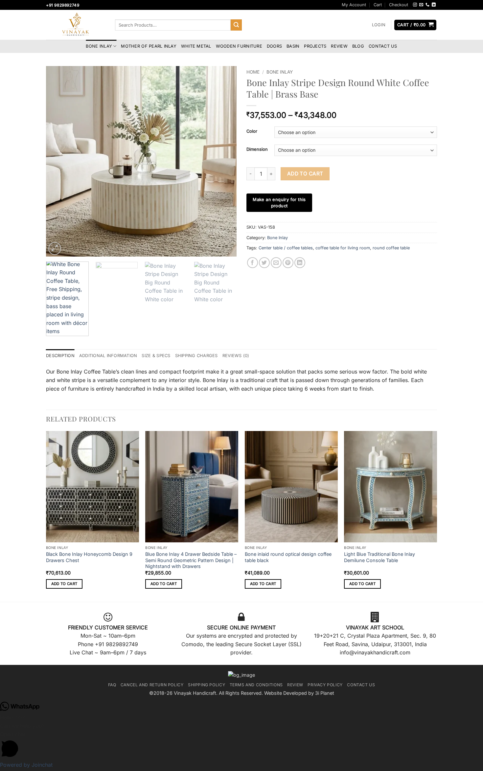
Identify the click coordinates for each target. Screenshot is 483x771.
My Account (354, 4)
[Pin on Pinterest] (288, 262)
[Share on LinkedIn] (299, 262)
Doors (274, 46)
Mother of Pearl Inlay (148, 46)
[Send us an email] (421, 5)
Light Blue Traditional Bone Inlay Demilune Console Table (379, 557)
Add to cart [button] (64, 583)
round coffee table (391, 247)
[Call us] (427, 5)
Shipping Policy (206, 684)
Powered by (26, 764)
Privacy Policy (325, 684)
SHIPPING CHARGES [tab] (196, 355)
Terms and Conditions (256, 684)
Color (251, 131)
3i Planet (324, 693)
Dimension (257, 149)
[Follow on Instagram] (415, 5)
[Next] (224, 161)
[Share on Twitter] (264, 262)
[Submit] (236, 25)
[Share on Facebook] (252, 262)
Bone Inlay (99, 46)
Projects (315, 46)
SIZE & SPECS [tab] (156, 355)
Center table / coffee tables (286, 247)
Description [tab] (60, 355)
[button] (378, 25)
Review (339, 46)
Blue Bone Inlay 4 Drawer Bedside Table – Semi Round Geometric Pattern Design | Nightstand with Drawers (191, 560)
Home (253, 72)
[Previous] (58, 161)
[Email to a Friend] (276, 262)
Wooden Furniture (239, 46)
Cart (378, 4)
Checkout (398, 4)
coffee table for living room (342, 247)
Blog (358, 46)
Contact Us (383, 46)
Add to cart (305, 173)
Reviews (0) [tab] (235, 355)
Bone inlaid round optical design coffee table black (288, 557)
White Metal (196, 46)
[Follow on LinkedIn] (434, 5)
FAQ (112, 684)
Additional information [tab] (108, 355)
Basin (293, 46)
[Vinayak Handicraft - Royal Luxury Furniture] (75, 25)
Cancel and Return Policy (152, 684)
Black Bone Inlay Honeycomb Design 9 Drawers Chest (89, 557)
